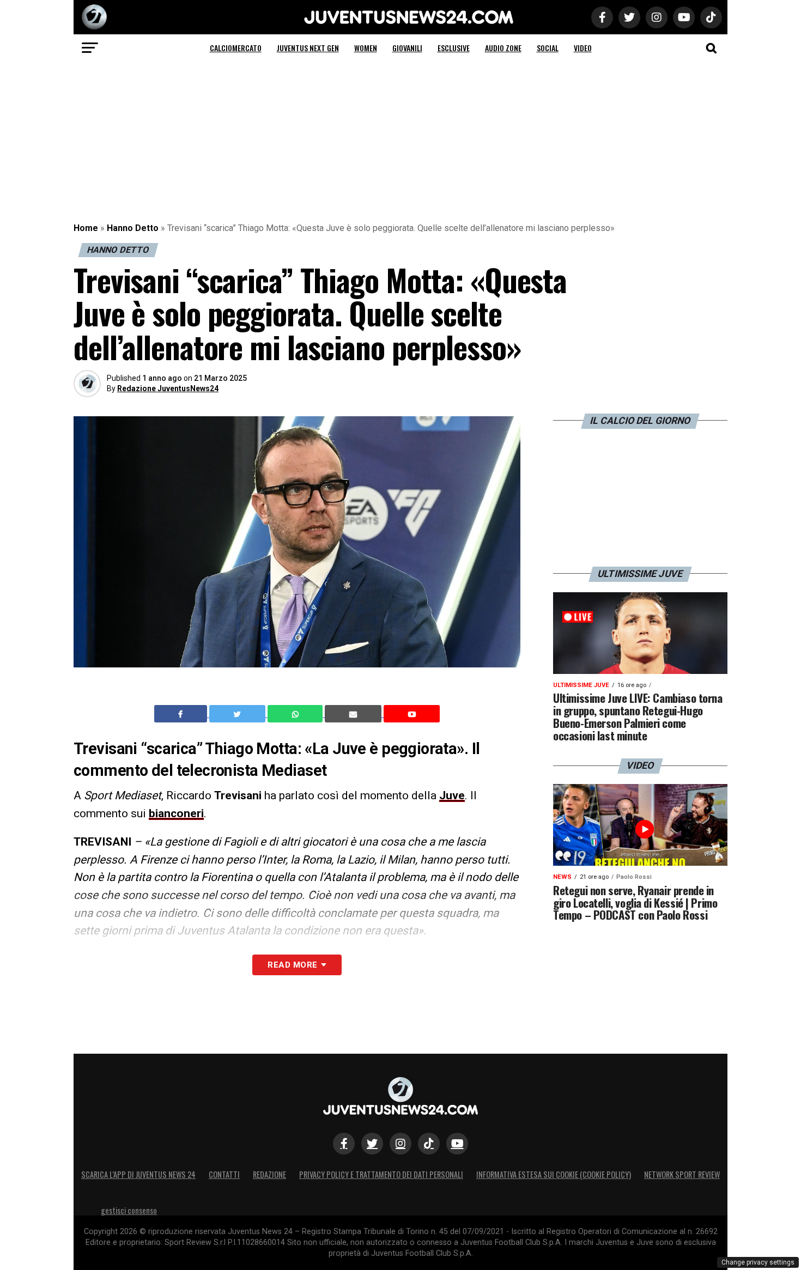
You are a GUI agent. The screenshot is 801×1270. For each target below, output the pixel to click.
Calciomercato (236, 47)
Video (583, 47)
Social (548, 47)
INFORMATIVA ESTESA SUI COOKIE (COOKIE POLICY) (553, 1174)
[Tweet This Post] (238, 713)
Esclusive (454, 47)
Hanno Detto (133, 228)
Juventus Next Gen (308, 47)
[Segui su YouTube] (457, 1143)
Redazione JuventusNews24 (168, 388)
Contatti (224, 1174)
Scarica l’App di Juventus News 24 (138, 1174)
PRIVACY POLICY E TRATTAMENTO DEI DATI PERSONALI (381, 1174)
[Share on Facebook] (182, 713)
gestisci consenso (129, 1210)
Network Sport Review (682, 1174)
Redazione (269, 1174)
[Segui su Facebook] (344, 1143)
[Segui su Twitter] (372, 1143)
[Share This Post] (296, 713)
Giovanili (407, 47)
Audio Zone (503, 47)
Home (86, 228)
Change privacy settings (757, 1262)
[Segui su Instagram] (400, 1143)
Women (365, 47)
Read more (292, 965)
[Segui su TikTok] (429, 1143)
